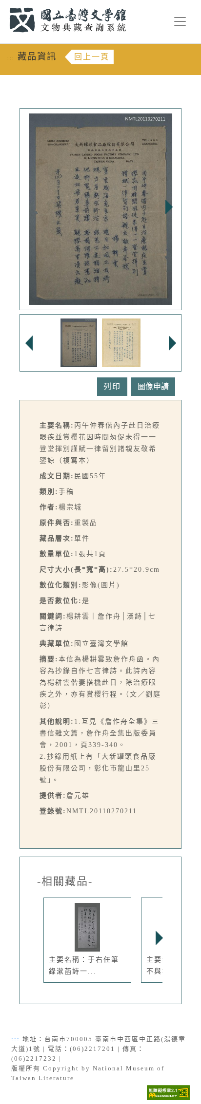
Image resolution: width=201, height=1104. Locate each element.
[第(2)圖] (121, 342)
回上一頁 (91, 57)
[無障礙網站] (168, 1092)
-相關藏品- (65, 881)
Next (168, 207)
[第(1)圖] (78, 342)
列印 (112, 386)
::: (3, 5)
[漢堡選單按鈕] (180, 21)
